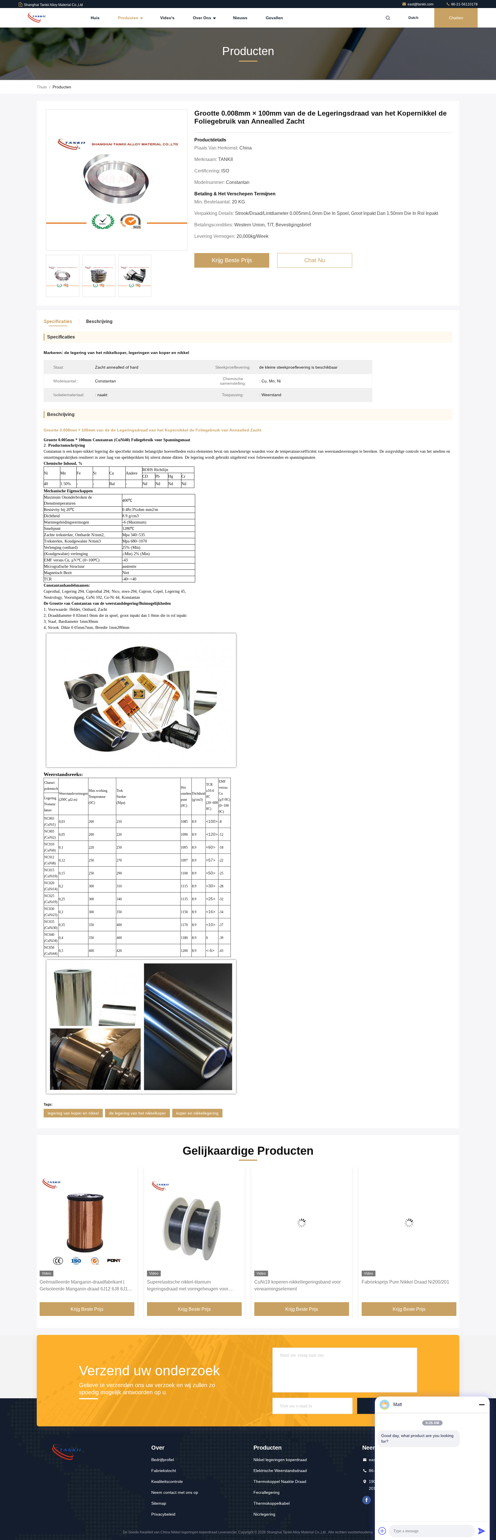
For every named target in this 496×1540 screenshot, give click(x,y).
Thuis (42, 87)
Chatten (456, 17)
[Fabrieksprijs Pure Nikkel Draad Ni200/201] (301, 1222)
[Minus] (481, 1404)
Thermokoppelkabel (271, 1503)
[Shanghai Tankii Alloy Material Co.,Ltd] (36, 18)
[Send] (481, 1531)
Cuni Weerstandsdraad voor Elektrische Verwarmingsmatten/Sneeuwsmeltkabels (403, 1285)
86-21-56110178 (464, 4)
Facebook (366, 1500)
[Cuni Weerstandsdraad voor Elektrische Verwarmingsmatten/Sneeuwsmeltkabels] (409, 1222)
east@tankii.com (421, 4)
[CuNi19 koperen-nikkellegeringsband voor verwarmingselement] (194, 1222)
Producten (129, 17)
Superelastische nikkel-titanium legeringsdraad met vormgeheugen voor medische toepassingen (80, 1286)
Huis (95, 17)
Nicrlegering (264, 1514)
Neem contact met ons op (174, 1492)
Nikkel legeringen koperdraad (280, 1459)
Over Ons (202, 17)
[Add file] (382, 1531)
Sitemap (158, 1503)
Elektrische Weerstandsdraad (280, 1470)
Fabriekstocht (163, 1470)
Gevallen (274, 17)
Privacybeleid (163, 1514)
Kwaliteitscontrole (167, 1481)
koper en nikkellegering (197, 1113)
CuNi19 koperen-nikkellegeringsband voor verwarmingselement (190, 1285)
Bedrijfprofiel (162, 1459)
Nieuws (240, 17)
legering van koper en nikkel (73, 1113)
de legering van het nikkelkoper (137, 1113)
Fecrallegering (266, 1492)
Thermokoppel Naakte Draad (279, 1481)
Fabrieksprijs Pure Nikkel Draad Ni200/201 (298, 1282)
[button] (47, 1236)
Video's (167, 17)
